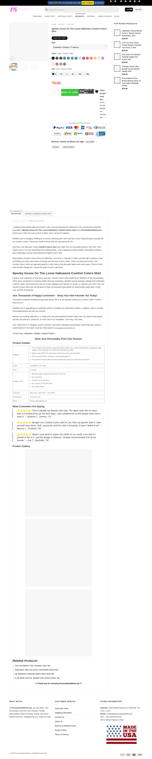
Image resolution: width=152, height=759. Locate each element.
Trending (37, 16)
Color (54, 53)
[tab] (16, 213)
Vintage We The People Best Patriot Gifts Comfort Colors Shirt (70, 197)
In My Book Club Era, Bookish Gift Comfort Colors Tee (37, 678)
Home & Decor (105, 16)
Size (54, 69)
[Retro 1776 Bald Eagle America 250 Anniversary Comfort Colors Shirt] (21, 179)
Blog (116, 16)
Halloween (90, 141)
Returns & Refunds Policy (65, 726)
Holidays (79, 16)
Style (54, 43)
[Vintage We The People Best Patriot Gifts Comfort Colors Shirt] (71, 179)
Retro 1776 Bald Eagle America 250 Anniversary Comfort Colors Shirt (18, 197)
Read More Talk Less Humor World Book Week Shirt (36, 670)
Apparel (91, 16)
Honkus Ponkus (68, 147)
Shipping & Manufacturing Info (38, 214)
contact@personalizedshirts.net (64, 328)
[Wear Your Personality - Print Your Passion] (22, 9)
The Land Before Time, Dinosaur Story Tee (32, 666)
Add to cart (70, 92)
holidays (56, 147)
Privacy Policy (60, 730)
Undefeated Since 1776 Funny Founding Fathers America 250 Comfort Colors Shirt (45, 197)
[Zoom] (12, 58)
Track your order (61, 708)
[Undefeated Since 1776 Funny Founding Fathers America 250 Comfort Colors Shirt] (46, 179)
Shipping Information (63, 713)
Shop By (61, 24)
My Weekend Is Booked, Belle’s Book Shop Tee (34, 674)
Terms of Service (62, 734)
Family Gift (50, 16)
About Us (58, 721)
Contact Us (59, 717)
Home (54, 24)
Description (16, 214)
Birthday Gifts (65, 16)
